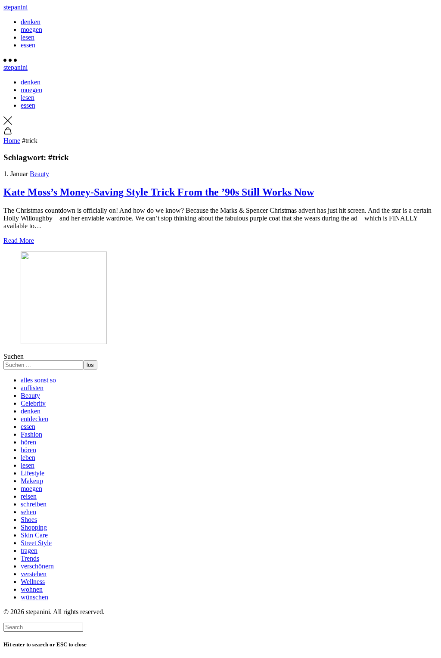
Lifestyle (32, 473)
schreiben (34, 504)
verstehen (34, 573)
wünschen (34, 597)
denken (30, 21)
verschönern (37, 566)
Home (11, 140)
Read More (18, 240)
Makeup (32, 480)
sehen (28, 511)
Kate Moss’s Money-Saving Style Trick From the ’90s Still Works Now (158, 192)
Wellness (33, 581)
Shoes (29, 519)
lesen (27, 37)
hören (28, 442)
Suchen (13, 356)
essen (28, 45)
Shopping (34, 527)
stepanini (15, 7)
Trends (30, 558)
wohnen (32, 589)
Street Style (36, 542)
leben (28, 457)
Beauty (39, 173)
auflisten (32, 387)
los (90, 365)
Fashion (31, 434)
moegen (31, 29)
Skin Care (34, 535)
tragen (29, 550)
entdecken (34, 418)
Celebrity (33, 403)
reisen (29, 496)
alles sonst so (38, 380)
